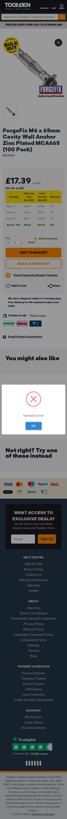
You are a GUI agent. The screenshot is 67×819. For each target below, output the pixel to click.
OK (33, 426)
